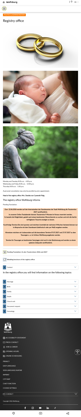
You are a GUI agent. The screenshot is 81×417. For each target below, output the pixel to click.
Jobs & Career (11, 347)
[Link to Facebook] (25, 408)
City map (6, 379)
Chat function (9, 383)
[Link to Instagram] (33, 408)
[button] (4, 8)
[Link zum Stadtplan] (72, 1)
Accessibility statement (16, 338)
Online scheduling (14, 356)
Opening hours (12, 351)
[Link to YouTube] (40, 408)
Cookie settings (10, 388)
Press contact (12, 342)
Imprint (6, 375)
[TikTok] (55, 408)
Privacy (6, 361)
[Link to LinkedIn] (48, 408)
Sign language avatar (12, 370)
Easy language (9, 366)
